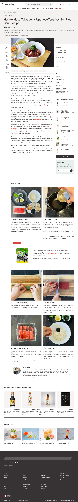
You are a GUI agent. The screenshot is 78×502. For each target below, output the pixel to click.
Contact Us (62, 479)
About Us (43, 473)
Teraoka (5, 409)
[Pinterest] (12, 462)
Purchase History (26, 482)
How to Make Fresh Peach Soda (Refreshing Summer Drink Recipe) (47, 442)
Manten (58, 409)
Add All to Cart (65, 156)
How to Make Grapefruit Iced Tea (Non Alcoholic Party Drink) (64, 442)
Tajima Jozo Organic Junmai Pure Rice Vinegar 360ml (66, 150)
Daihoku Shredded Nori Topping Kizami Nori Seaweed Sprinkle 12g (65, 138)
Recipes (5, 15)
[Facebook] (4, 462)
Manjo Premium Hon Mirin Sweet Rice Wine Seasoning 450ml (30, 412)
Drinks (5, 440)
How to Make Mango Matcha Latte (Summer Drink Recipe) (11, 442)
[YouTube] (15, 462)
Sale (60, 8)
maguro (41, 76)
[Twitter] (7, 462)
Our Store (43, 490)
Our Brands (43, 475)
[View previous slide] (46, 202)
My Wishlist (25, 477)
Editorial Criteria (44, 482)
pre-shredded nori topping (51, 253)
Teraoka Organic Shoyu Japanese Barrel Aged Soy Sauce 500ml (65, 104)
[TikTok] (18, 462)
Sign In (24, 473)
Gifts (5, 488)
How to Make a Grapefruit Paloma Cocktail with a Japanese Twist (29, 442)
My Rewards (25, 486)
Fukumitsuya (41, 409)
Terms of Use (47, 500)
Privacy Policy (52, 500)
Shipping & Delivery (64, 473)
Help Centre (62, 477)
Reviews (43, 488)
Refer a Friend (44, 486)
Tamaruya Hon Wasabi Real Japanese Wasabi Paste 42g (65, 131)
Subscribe (71, 170)
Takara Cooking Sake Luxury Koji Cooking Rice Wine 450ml (65, 119)
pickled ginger (37, 119)
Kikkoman (23, 409)
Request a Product (26, 484)
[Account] (69, 4)
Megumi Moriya (26, 367)
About (56, 8)
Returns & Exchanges (64, 475)
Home (38, 8)
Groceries (6, 475)
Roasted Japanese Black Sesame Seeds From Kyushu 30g (65, 412)
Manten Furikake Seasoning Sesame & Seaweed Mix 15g (65, 144)
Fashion (47, 8)
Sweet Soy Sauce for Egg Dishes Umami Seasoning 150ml (12, 412)
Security (57, 500)
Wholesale (25, 488)
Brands (51, 8)
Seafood (10, 15)
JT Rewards (43, 484)
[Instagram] (9, 462)
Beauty (29, 8)
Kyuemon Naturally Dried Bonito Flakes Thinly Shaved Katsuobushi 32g (65, 125)
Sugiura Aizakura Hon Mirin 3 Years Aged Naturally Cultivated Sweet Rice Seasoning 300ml (65, 111)
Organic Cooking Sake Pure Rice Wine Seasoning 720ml (46, 412)
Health (33, 8)
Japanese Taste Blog (45, 477)
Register (24, 475)
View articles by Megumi (27, 377)
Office (42, 8)
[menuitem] (18, 8)
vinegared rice (45, 104)
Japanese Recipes (45, 479)
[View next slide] (71, 202)
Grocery (24, 8)
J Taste (5, 473)
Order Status (25, 479)
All (18, 8)
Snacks (5, 477)
